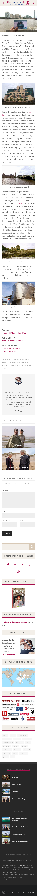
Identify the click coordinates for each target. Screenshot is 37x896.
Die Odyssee (16, 784)
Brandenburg (22, 735)
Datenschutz (30, 892)
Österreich (6, 753)
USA (13, 757)
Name (4, 511)
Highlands (5, 365)
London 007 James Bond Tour (14, 333)
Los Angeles (7, 750)
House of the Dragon (19, 799)
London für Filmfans (10, 351)
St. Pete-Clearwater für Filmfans (20, 819)
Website (22, 520)
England (4, 362)
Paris (15, 753)
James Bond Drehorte (11, 348)
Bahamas (16, 359)
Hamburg (19, 742)
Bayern (5, 735)
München (17, 750)
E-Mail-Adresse (6, 520)
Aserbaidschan (7, 359)
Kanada (15, 746)
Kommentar (5, 490)
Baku (22, 359)
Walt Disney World (18, 834)
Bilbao (28, 359)
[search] (32, 547)
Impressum (21, 892)
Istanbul (13, 365)
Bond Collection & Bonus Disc (14, 341)
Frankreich (12, 362)
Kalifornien (6, 746)
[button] (3, 892)
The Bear (15, 792)
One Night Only (17, 777)
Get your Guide (20, 865)
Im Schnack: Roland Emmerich (23, 827)
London (20, 365)
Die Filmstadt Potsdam (20, 841)
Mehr (22, 407)
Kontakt (14, 892)
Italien (28, 742)
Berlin (13, 735)
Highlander (19, 203)
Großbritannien (23, 362)
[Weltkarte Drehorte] (18, 686)
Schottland (28, 365)
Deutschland (7, 739)
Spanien (4, 368)
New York (27, 750)
